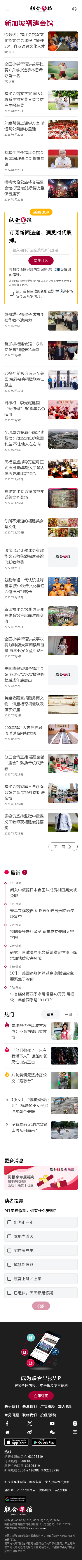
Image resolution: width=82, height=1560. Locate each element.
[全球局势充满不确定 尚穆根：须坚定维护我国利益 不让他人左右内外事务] (63, 440)
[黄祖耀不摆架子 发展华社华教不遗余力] (63, 322)
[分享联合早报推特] (29, 1423)
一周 (68, 1014)
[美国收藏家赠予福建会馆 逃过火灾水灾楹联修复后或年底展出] (63, 676)
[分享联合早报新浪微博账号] (29, 1432)
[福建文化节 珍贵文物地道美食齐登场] (63, 499)
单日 (50, 1014)
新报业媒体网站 (15, 1482)
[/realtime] (24, 872)
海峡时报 (45, 1490)
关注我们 (29, 1406)
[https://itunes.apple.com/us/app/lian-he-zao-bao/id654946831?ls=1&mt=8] (16, 1442)
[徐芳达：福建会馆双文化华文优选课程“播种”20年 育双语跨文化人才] (63, 42)
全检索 (9, 1490)
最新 (15, 872)
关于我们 (11, 1406)
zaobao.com (37, 1528)
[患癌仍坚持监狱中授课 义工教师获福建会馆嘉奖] (63, 824)
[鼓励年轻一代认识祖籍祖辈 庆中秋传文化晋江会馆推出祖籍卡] (63, 588)
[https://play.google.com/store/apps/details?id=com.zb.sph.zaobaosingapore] (44, 1442)
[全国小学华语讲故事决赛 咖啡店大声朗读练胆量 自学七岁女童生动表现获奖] (63, 647)
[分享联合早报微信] (52, 1432)
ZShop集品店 (26, 1490)
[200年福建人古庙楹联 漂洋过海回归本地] (63, 735)
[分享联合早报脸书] (7, 1423)
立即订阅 (41, 1395)
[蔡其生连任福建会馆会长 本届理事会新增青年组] (63, 161)
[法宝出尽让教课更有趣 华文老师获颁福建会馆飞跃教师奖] (63, 558)
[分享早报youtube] (52, 1423)
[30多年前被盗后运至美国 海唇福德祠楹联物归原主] (63, 381)
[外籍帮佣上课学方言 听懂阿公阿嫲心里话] (63, 131)
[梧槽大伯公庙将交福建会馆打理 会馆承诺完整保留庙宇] (63, 190)
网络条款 (35, 1482)
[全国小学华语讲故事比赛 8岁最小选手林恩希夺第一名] (63, 72)
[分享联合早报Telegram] (7, 1432)
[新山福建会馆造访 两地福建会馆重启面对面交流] (63, 617)
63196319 (35, 1456)
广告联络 (47, 1406)
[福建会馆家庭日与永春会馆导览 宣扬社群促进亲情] (63, 794)
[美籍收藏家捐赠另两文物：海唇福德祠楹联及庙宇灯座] (63, 706)
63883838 (26, 1461)
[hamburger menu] (7, 9)
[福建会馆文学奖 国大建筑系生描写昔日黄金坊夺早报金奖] (63, 102)
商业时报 (61, 1490)
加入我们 (65, 1406)
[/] (41, 9)
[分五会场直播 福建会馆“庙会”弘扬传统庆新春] (63, 765)
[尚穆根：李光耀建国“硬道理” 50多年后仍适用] (63, 411)
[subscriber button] (74, 9)
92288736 (51, 1470)
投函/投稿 (48, 1414)
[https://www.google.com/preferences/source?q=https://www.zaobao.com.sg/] (15, 1499)
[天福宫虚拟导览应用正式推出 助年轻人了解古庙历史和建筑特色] (63, 470)
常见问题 (11, 1414)
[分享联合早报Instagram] (75, 1423)
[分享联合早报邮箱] (75, 1432)
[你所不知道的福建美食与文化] (63, 529)
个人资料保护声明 (57, 1482)
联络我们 (29, 1414)
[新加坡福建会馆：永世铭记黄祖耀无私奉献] (63, 352)
